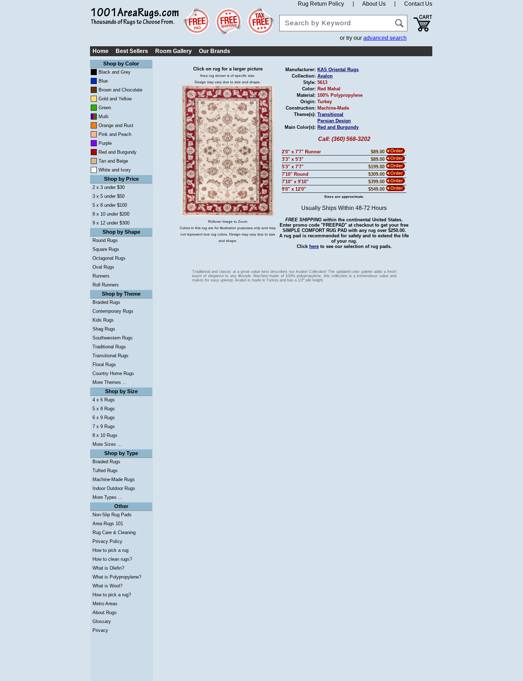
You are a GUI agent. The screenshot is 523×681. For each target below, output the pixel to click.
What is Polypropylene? (117, 577)
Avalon (325, 76)
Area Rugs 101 (108, 523)
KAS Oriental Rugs (338, 69)
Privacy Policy (107, 541)
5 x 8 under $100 (110, 205)
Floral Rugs (104, 364)
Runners (101, 276)
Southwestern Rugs (113, 337)
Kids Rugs (103, 320)
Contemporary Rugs (113, 311)
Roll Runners (106, 284)
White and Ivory (115, 170)
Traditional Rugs (109, 346)
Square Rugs (106, 249)
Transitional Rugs (110, 355)
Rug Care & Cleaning (114, 532)
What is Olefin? (108, 568)
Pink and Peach (115, 134)
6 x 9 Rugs (104, 417)
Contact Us (418, 4)
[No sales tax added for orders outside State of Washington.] (260, 21)
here (314, 246)
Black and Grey (115, 72)
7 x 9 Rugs (104, 426)
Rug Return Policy (321, 4)
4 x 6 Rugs (104, 399)
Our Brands (214, 51)
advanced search (385, 38)
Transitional (330, 114)
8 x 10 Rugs (105, 435)
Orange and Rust (116, 125)
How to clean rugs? (112, 559)
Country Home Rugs (113, 373)
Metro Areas (105, 603)
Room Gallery (173, 51)
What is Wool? (107, 585)
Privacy (100, 630)
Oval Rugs (103, 267)
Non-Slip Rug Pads (112, 514)
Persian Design (334, 120)
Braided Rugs (106, 302)
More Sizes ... (107, 444)
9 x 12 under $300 (111, 223)
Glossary (102, 621)
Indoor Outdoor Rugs (114, 488)
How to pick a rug (110, 550)
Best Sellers (132, 51)
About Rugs (105, 612)
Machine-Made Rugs (114, 479)
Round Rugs (105, 240)
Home (101, 51)
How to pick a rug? (112, 594)
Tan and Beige (113, 161)
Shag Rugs (104, 329)
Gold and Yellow (115, 98)
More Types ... (107, 497)
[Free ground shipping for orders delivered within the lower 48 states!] (228, 21)
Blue (103, 81)
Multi (104, 116)
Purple (105, 143)
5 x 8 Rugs (104, 408)
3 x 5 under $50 (109, 196)
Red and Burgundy (118, 152)
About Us (374, 4)
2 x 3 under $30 (109, 187)
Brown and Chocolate (120, 90)
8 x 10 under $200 (111, 214)
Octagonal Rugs (109, 258)
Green (105, 107)
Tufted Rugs (105, 470)
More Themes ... (110, 382)
